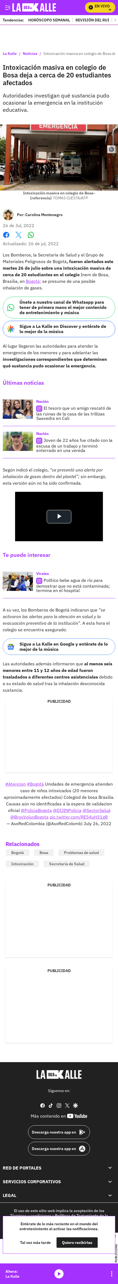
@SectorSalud (96, 810)
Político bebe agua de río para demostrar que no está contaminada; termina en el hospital (73, 585)
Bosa (44, 852)
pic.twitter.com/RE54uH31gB (79, 817)
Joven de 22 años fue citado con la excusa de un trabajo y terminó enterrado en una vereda (74, 445)
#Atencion (15, 784)
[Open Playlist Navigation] (112, 1274)
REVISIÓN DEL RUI (92, 20)
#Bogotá (35, 784)
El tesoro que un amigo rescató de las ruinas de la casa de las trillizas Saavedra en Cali (73, 413)
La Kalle (10, 54)
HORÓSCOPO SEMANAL (49, 20)
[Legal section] (110, 1195)
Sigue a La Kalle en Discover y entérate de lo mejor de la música (62, 328)
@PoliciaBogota (36, 810)
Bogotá (17, 852)
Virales (42, 573)
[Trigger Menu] (7, 7)
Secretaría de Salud (66, 863)
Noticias (30, 54)
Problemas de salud (81, 852)
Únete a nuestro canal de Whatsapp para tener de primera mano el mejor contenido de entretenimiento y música (62, 307)
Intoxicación (22, 863)
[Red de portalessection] (110, 1167)
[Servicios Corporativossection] (110, 1181)
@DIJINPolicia (67, 810)
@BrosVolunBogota (29, 817)
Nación (42, 401)
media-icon (59, 1274)
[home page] (59, 1074)
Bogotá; (33, 281)
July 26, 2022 (97, 823)
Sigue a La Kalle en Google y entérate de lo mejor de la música (63, 646)
